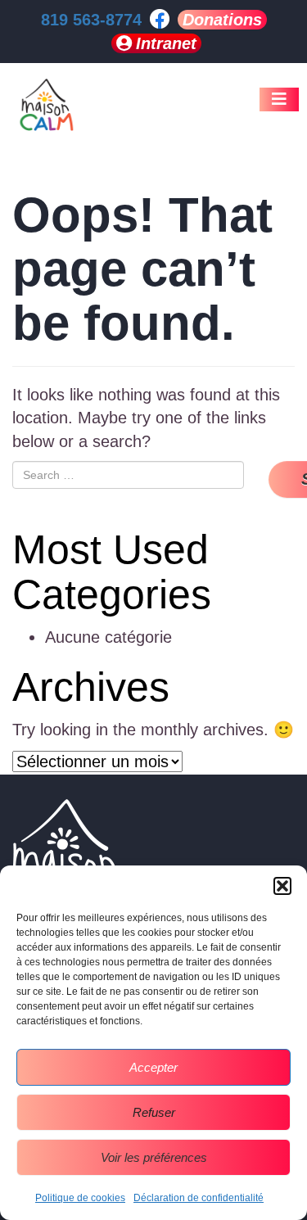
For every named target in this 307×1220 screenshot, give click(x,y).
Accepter (153, 1067)
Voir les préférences (154, 1157)
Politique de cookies (80, 1198)
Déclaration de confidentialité (198, 1198)
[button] (282, 886)
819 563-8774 (91, 20)
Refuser (154, 1112)
